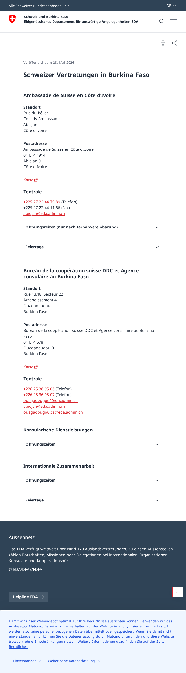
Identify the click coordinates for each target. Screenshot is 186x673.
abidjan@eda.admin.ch (44, 213)
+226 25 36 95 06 (38, 388)
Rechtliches (18, 646)
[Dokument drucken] (163, 43)
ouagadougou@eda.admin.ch (50, 400)
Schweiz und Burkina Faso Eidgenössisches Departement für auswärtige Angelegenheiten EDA (81, 18)
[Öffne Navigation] (174, 22)
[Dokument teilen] (174, 43)
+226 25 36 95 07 (38, 394)
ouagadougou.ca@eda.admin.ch (53, 412)
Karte (28, 179)
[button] (177, 592)
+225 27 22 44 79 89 (41, 201)
